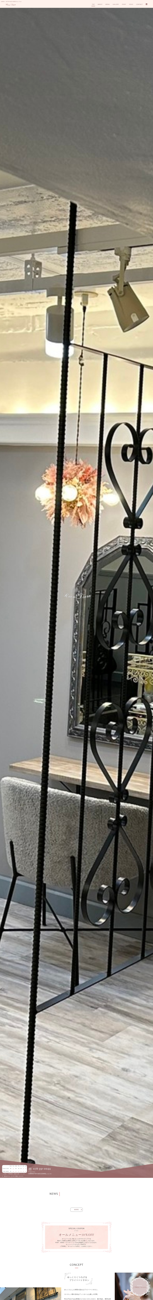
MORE (76, 1209)
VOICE (131, 4)
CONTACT (139, 4)
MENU (107, 4)
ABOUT (100, 4)
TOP (93, 4)
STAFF (124, 4)
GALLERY (116, 4)
